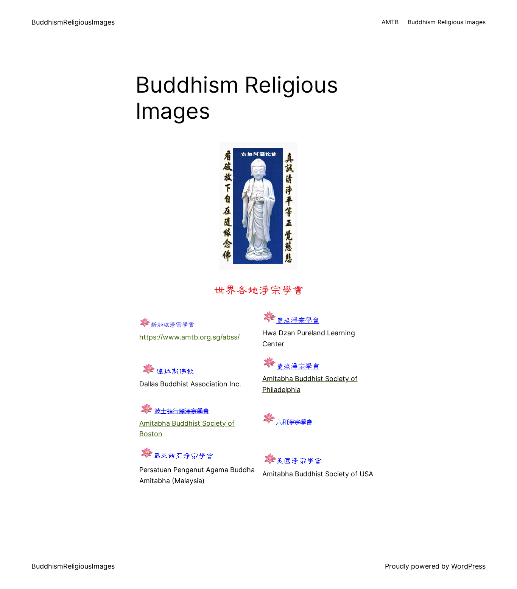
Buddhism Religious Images (447, 22)
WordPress (468, 566)
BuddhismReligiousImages (73, 22)
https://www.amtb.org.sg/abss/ (189, 337)
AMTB (390, 22)
